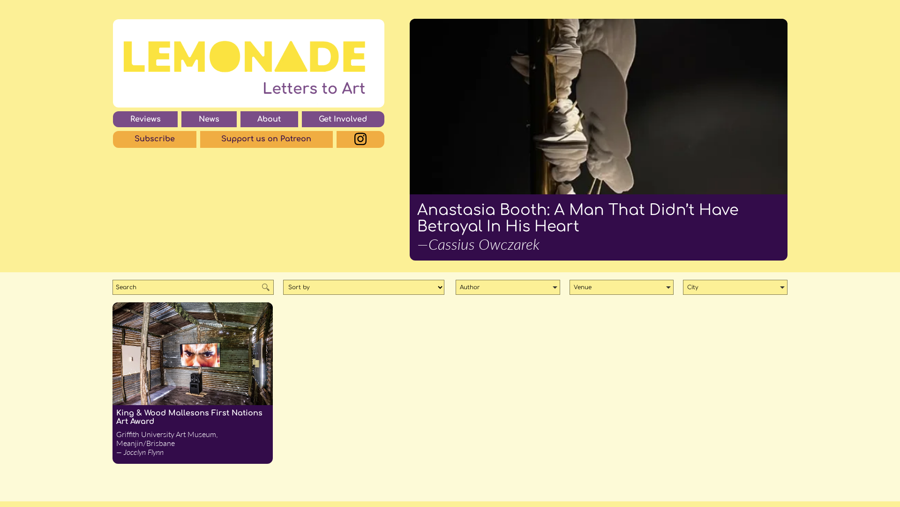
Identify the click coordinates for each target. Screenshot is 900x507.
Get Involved (343, 119)
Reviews (145, 119)
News (209, 119)
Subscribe (155, 139)
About (269, 119)
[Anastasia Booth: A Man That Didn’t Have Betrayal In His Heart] (599, 106)
